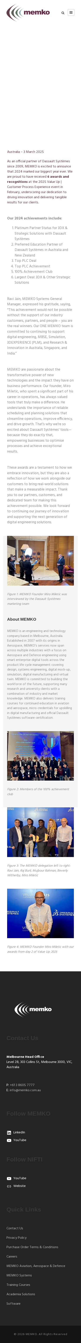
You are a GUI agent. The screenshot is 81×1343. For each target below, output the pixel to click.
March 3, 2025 (23, 95)
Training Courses (18, 1285)
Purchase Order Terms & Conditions (32, 1247)
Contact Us (14, 1228)
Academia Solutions (20, 1294)
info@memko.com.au (25, 1090)
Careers (11, 1257)
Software (13, 1304)
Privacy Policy (16, 1238)
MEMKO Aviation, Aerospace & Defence (35, 1266)
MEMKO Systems (19, 1275)
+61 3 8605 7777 (22, 1085)
